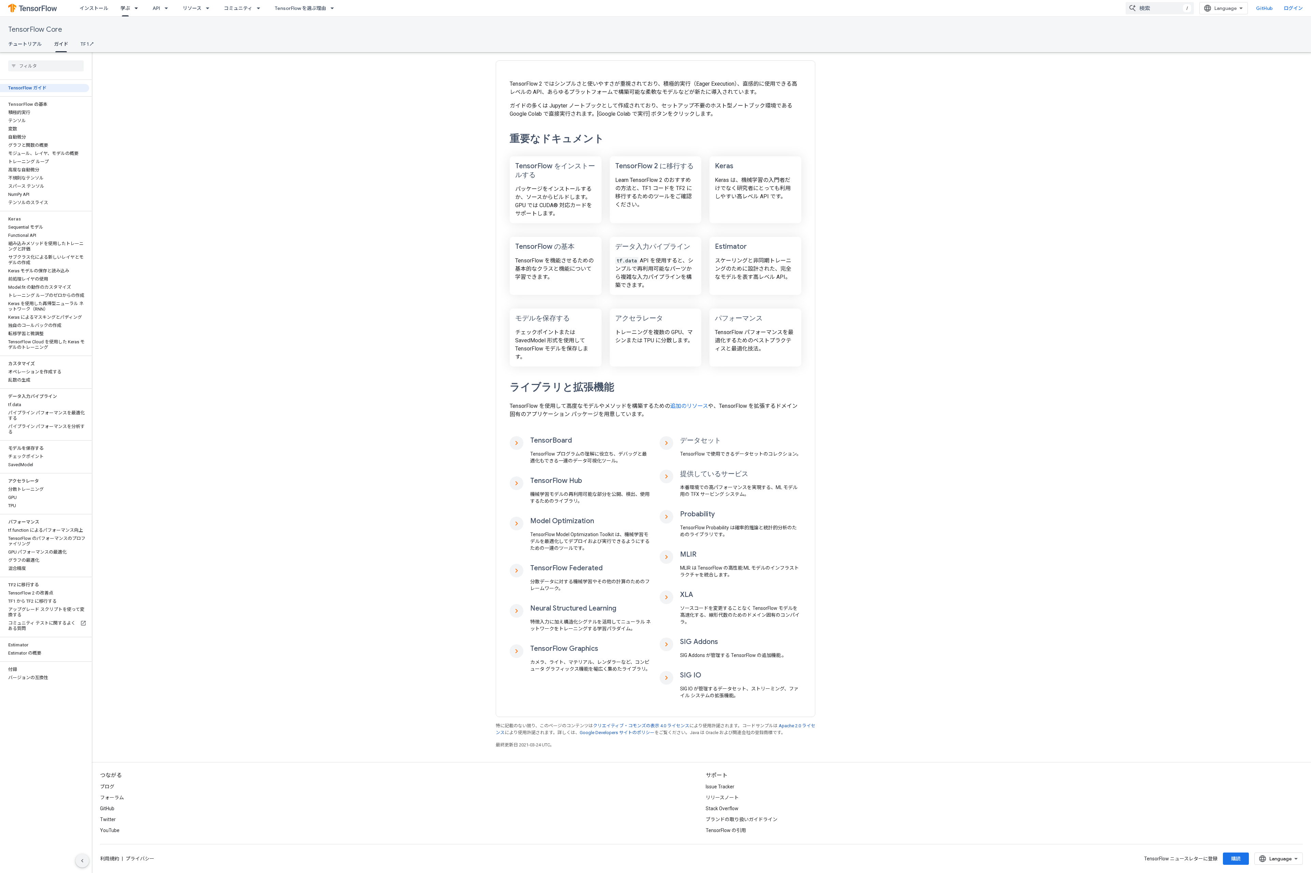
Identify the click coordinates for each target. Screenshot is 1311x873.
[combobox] (1160, 8)
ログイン (1293, 8)
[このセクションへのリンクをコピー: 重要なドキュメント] (613, 139)
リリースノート (722, 797)
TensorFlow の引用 (726, 830)
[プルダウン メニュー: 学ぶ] (138, 8)
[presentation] (655, 138)
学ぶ (125, 8)
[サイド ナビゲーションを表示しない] (82, 861)
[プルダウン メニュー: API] (168, 8)
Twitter (108, 819)
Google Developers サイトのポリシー (617, 732)
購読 (1236, 859)
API (156, 8)
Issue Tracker (720, 786)
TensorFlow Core (35, 29)
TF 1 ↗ (87, 44)
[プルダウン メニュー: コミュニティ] (260, 8)
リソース (192, 8)
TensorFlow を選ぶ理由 (300, 8)
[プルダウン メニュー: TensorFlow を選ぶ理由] (334, 8)
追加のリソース (689, 406)
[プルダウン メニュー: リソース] (209, 8)
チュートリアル (25, 44)
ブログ (107, 786)
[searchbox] (46, 65)
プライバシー (140, 858)
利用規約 (109, 858)
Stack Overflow (722, 808)
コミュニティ (238, 8)
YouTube (109, 830)
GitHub (1264, 8)
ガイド (61, 44)
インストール (94, 8)
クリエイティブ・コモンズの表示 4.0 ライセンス (641, 725)
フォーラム (112, 797)
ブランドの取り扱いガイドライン (741, 819)
